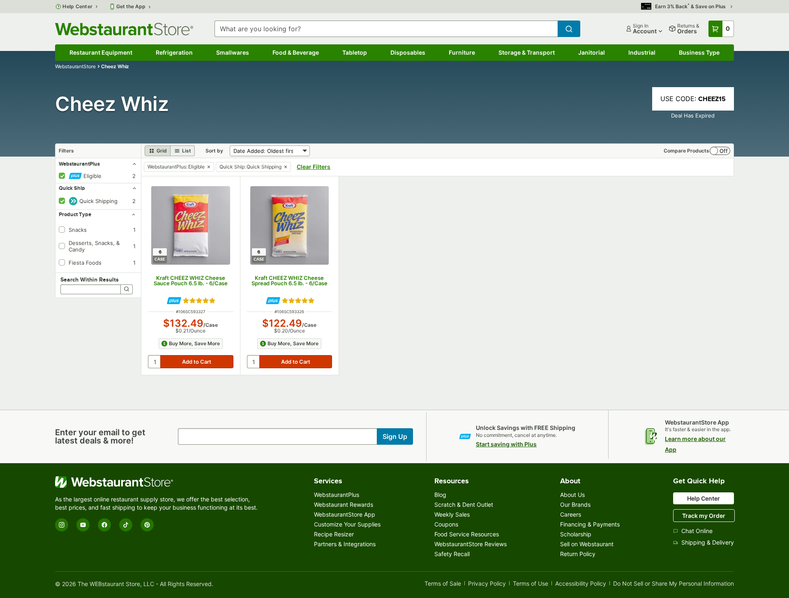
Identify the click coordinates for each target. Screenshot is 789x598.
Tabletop (354, 52)
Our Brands (575, 504)
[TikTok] (125, 524)
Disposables (407, 52)
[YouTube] (83, 524)
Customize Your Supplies (347, 524)
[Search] (126, 289)
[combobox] (386, 29)
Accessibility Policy (580, 584)
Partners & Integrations (345, 543)
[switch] (720, 151)
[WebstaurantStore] (158, 482)
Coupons (446, 524)
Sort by (214, 151)
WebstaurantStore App (344, 514)
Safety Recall (452, 553)
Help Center (77, 6)
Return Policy (577, 553)
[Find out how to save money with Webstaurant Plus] (174, 300)
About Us (572, 494)
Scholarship (575, 534)
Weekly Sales (452, 514)
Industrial (641, 52)
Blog (440, 494)
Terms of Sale (442, 584)
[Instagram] (61, 524)
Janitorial (591, 52)
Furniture (462, 52)
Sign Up (395, 436)
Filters (66, 151)
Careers (570, 514)
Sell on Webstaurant (587, 543)
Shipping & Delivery (707, 542)
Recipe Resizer (334, 534)
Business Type (699, 52)
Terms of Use (530, 584)
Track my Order (703, 515)
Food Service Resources (466, 534)
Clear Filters (313, 166)
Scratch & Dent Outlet (463, 504)
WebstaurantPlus (336, 494)
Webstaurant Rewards (343, 504)
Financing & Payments (590, 524)
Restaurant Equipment (100, 52)
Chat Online (697, 530)
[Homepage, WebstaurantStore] (124, 29)
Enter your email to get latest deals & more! (100, 436)
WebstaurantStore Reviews (470, 543)
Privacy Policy (487, 584)
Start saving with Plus (506, 444)
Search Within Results (89, 279)
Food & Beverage (295, 52)
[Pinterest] (147, 524)
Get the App (130, 6)
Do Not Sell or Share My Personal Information (673, 584)
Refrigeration (174, 52)
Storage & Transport (526, 52)
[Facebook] (104, 524)
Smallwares (232, 52)
